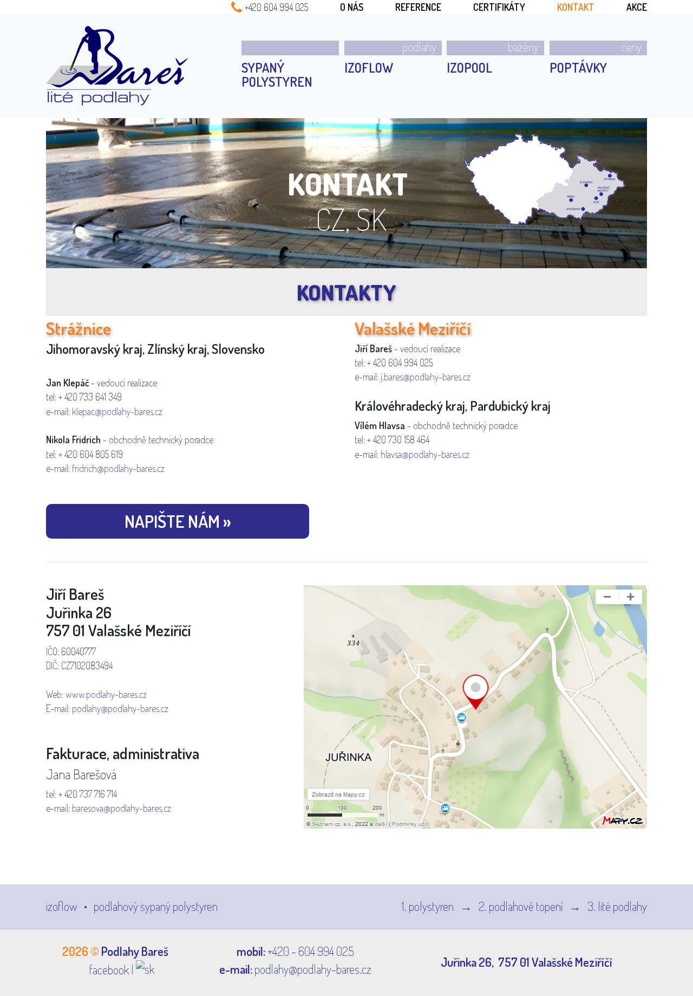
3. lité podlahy (617, 906)
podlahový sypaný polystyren (156, 906)
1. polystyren (429, 906)
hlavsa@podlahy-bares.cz (425, 454)
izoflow (63, 906)
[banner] (117, 66)
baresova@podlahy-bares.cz (121, 808)
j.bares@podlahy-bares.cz (425, 377)
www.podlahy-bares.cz (106, 694)
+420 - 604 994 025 (310, 951)
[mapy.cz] (475, 706)
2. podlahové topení (522, 906)
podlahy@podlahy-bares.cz (120, 708)
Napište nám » (178, 521)
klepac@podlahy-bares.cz (117, 411)
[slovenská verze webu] (145, 969)
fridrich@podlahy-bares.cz (118, 468)
